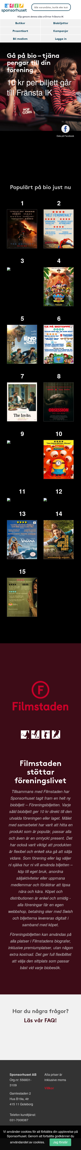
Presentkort (20, 31)
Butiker (20, 23)
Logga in (61, 39)
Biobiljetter (60, 23)
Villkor (49, 1088)
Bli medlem (20, 39)
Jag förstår (60, 1142)
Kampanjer (60, 31)
